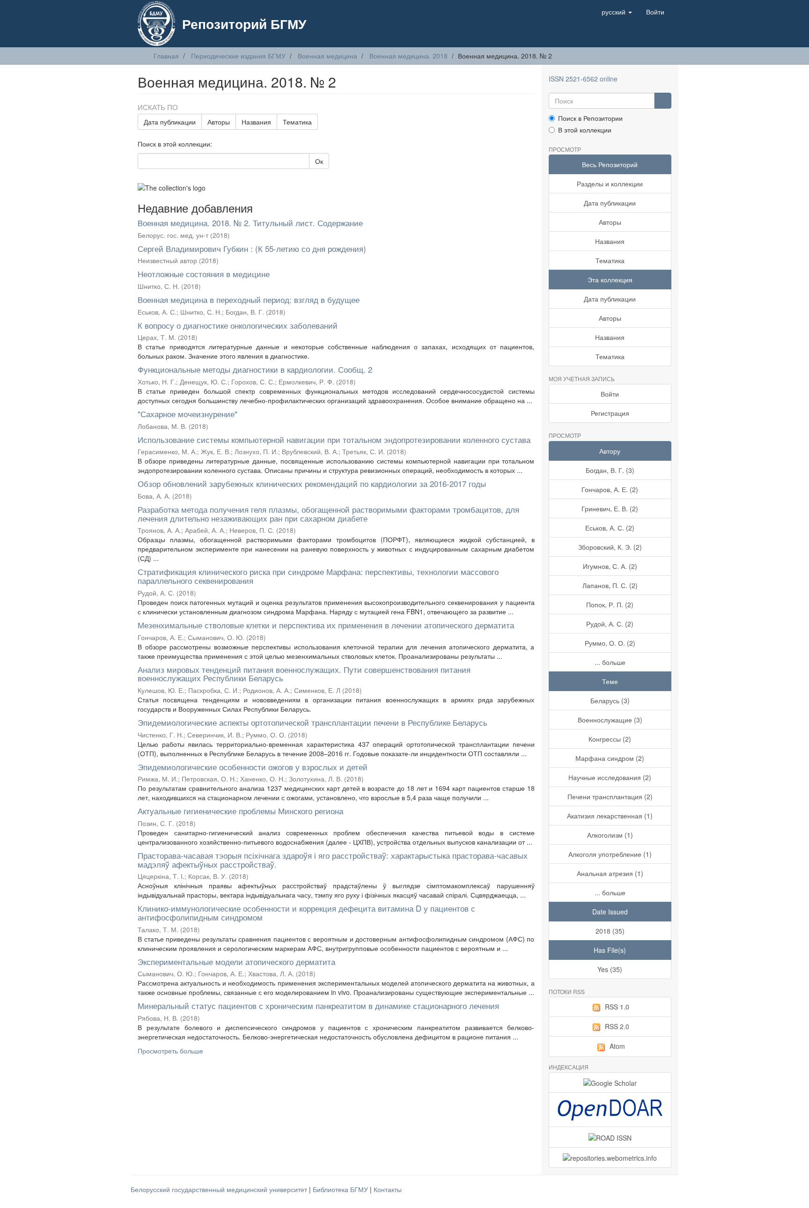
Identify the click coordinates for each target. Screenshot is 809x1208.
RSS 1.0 (617, 1006)
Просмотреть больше (170, 1050)
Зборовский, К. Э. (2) (610, 547)
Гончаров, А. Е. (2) (609, 489)
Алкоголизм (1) (610, 835)
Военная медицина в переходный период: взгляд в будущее (249, 299)
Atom (617, 1046)
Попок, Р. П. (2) (609, 604)
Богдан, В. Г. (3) (610, 470)
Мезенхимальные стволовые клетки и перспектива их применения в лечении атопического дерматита (326, 625)
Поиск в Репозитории (590, 118)
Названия (256, 121)
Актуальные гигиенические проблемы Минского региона (240, 811)
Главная (166, 55)
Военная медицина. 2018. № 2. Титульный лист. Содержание (250, 222)
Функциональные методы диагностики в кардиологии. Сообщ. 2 (255, 369)
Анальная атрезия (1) (610, 873)
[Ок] (662, 101)
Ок (319, 161)
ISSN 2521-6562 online (583, 78)
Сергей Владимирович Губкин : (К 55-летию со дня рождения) (252, 248)
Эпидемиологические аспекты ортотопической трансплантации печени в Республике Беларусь (312, 722)
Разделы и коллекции (610, 183)
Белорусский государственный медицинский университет (220, 1189)
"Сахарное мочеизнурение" (187, 414)
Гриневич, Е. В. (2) (609, 508)
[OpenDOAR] (610, 1109)
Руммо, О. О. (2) (610, 643)
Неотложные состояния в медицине (204, 274)
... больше (610, 662)
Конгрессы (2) (609, 739)
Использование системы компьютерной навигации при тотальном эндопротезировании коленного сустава (334, 439)
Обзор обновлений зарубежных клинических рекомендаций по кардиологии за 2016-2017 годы (312, 483)
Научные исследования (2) (609, 777)
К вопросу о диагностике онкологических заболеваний (238, 325)
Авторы (218, 121)
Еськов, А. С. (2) (609, 527)
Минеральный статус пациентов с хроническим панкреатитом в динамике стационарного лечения (318, 1005)
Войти (610, 393)
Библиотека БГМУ (341, 1189)
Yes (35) (609, 969)
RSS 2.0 (617, 1026)
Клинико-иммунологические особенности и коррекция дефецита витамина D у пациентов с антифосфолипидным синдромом (306, 912)
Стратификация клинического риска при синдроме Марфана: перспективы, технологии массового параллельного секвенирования (318, 576)
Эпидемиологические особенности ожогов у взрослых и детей (253, 767)
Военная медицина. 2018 (408, 55)
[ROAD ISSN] (610, 1137)
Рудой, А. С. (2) (609, 623)
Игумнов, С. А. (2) (610, 566)
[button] (617, 11)
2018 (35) (610, 930)
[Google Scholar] (610, 1082)
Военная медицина (327, 55)
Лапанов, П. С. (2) (610, 585)
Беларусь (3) (610, 700)
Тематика (297, 121)
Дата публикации (170, 121)
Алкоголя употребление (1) (610, 854)
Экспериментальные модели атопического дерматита (236, 961)
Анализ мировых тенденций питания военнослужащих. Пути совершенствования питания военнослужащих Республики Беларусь (304, 673)
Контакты (388, 1189)
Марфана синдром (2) (609, 758)
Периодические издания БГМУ (238, 55)
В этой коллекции (584, 129)
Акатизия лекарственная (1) (610, 815)
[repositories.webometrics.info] (610, 1157)
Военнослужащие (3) (610, 719)
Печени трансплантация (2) (610, 796)
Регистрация (610, 413)
